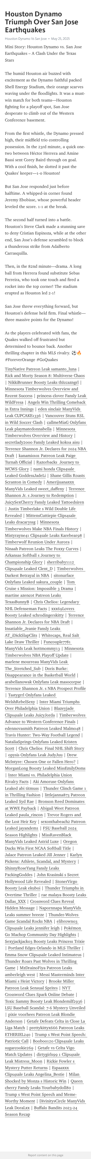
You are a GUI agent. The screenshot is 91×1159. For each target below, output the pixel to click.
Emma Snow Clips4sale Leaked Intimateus (43, 954)
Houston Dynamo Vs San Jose (26, 39)
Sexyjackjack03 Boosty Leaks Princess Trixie (45, 941)
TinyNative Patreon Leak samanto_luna (41, 369)
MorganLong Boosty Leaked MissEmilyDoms (45, 768)
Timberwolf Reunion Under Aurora (37, 542)
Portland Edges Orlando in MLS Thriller (44, 948)
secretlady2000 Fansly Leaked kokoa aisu (42, 442)
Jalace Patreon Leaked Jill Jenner (35, 854)
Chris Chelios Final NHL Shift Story (51, 748)
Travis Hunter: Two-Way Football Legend (42, 735)
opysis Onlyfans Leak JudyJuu (35, 754)
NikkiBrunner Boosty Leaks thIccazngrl (43, 382)
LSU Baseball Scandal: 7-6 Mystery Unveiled (45, 1007)
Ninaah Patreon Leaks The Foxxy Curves (41, 548)
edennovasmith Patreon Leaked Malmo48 (42, 728)
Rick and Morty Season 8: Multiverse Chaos (45, 375)
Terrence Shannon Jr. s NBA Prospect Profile (45, 688)
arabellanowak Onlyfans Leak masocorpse (43, 681)
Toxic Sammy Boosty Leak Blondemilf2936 (43, 1001)
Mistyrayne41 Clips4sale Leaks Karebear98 (43, 535)
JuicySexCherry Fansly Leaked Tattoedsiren (44, 502)
